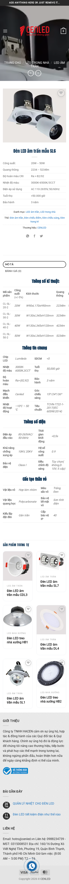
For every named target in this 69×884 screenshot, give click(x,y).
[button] (5, 31)
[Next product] (31, 73)
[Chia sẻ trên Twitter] (41, 236)
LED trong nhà (37, 63)
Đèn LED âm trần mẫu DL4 (49, 646)
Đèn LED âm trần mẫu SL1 (16, 700)
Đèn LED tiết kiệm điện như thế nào (37, 814)
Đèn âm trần (16, 217)
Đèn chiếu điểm (32, 217)
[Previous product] (38, 73)
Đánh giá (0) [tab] (13, 271)
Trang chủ (12, 63)
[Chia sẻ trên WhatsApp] (27, 236)
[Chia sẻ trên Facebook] (34, 236)
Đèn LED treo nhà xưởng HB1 (17, 640)
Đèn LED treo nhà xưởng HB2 (51, 699)
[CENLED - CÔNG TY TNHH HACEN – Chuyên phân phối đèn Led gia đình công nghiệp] (34, 31)
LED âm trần (32, 211)
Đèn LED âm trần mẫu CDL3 (17, 593)
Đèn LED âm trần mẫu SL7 (49, 583)
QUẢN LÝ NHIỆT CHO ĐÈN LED (33, 803)
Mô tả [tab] (9, 264)
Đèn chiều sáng (50, 217)
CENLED (41, 227)
